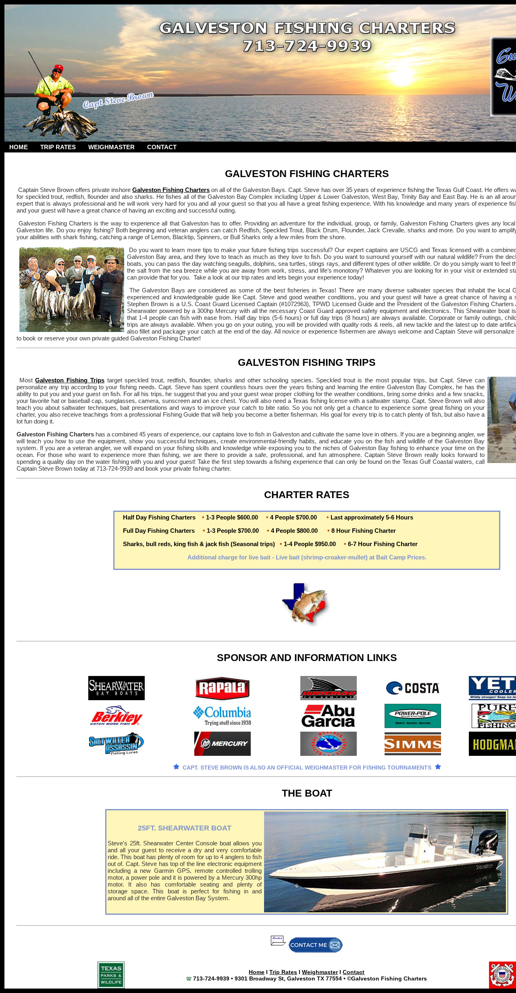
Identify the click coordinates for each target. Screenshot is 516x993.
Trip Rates (283, 972)
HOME (18, 147)
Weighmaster (320, 972)
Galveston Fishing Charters (171, 189)
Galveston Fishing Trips (69, 380)
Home (256, 972)
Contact (353, 972)
